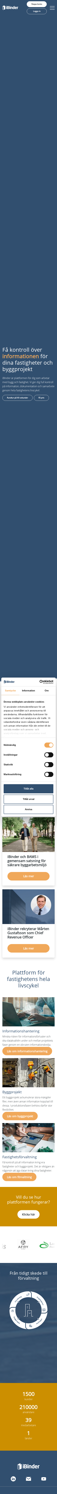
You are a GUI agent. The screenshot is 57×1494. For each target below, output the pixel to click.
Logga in (37, 11)
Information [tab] (28, 690)
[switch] (48, 754)
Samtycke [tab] (10, 690)
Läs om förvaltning (19, 1177)
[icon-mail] (28, 1478)
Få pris (41, 397)
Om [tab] (47, 690)
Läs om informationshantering (27, 1051)
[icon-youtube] (43, 1478)
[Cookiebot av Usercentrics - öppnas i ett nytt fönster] (40, 682)
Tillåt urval (28, 799)
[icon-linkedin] (13, 1478)
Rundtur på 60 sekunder (17, 397)
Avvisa (28, 809)
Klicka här (28, 1214)
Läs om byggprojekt (20, 1116)
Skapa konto (36, 4)
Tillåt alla (28, 788)
